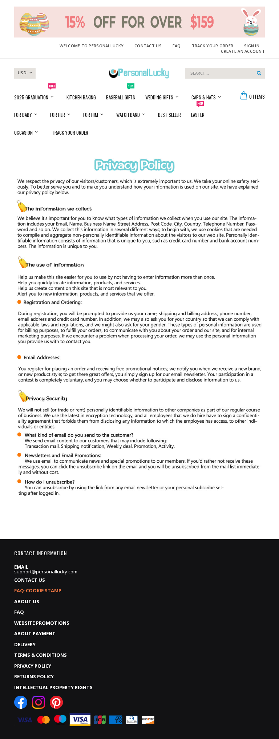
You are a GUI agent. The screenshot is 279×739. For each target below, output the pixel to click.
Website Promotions (41, 623)
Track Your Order (212, 45)
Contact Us (148, 45)
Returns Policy (34, 676)
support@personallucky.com (45, 571)
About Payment (35, 633)
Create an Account (243, 51)
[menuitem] (70, 132)
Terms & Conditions (40, 655)
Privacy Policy (32, 666)
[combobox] (225, 73)
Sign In (251, 45)
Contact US (29, 580)
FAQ (177, 45)
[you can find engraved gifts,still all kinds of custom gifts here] (139, 73)
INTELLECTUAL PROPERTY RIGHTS (53, 687)
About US (26, 601)
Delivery (25, 644)
